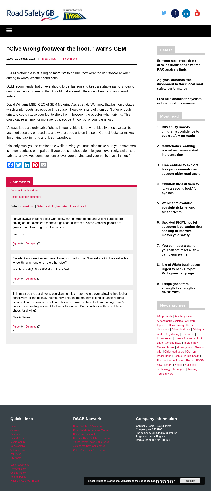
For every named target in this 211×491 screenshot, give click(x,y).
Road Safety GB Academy (87, 426)
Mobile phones (165, 347)
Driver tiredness (181, 329)
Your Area (15, 454)
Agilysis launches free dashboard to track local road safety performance (180, 84)
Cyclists (162, 325)
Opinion (191, 351)
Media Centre (18, 442)
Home (13, 426)
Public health (191, 355)
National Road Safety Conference (92, 438)
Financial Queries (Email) (24, 480)
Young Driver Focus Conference (91, 442)
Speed (178, 364)
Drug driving (172, 334)
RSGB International (84, 434)
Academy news (183, 316)
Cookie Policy (18, 472)
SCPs (168, 364)
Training (192, 369)
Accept (190, 481)
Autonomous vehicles (170, 320)
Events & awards (185, 338)
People (177, 355)
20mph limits (164, 316)
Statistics (190, 364)
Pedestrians (164, 355)
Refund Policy (18, 476)
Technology (164, 369)
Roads (190, 360)
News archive (18, 446)
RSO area (15, 458)
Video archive (18, 450)
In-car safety (48, 58)
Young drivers (165, 373)
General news (173, 342)
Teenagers (179, 369)
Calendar (15, 434)
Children (190, 320)
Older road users (174, 351)
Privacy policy (18, 468)
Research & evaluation (170, 360)
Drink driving (176, 325)
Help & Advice (18, 438)
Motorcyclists (185, 347)
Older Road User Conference (89, 450)
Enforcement (164, 338)
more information (165, 480)
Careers (14, 430)
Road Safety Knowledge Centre (91, 430)
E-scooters (187, 334)
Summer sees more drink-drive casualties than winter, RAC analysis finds (178, 65)
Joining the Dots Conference (89, 446)
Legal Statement (19, 464)
